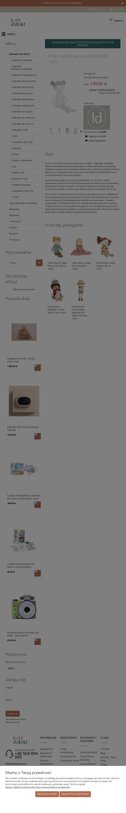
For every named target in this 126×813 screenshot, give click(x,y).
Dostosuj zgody (47, 794)
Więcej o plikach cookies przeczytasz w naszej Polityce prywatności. (37, 787)
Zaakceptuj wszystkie (75, 794)
